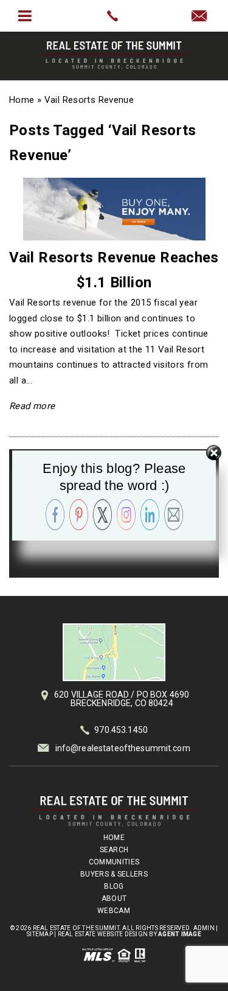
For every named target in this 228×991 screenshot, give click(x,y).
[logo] (114, 811)
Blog (113, 886)
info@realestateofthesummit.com (122, 748)
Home (114, 837)
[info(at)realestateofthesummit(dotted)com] (203, 16)
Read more (32, 406)
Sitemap (40, 934)
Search (114, 850)
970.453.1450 (121, 730)
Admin (204, 928)
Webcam (113, 910)
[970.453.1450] (114, 16)
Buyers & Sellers (114, 874)
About (114, 898)
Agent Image (179, 934)
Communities (114, 862)
